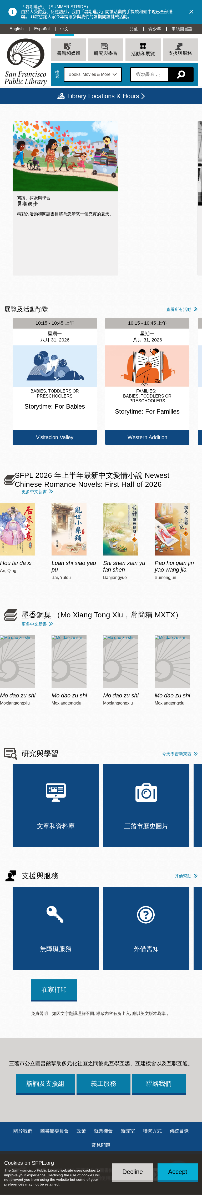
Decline (132, 1171)
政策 (81, 1131)
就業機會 (103, 1131)
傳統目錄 (179, 1131)
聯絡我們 (158, 1083)
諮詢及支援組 (45, 1083)
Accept (177, 1171)
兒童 (133, 29)
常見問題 (101, 1145)
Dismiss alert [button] (191, 12)
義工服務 (103, 1083)
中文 (64, 29)
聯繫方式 (152, 1131)
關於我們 (22, 1131)
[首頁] (25, 62)
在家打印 (54, 989)
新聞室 (128, 1131)
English (16, 29)
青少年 (154, 29)
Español (42, 29)
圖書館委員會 (54, 1131)
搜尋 (57, 74)
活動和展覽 (143, 53)
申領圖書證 (182, 29)
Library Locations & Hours (103, 96)
